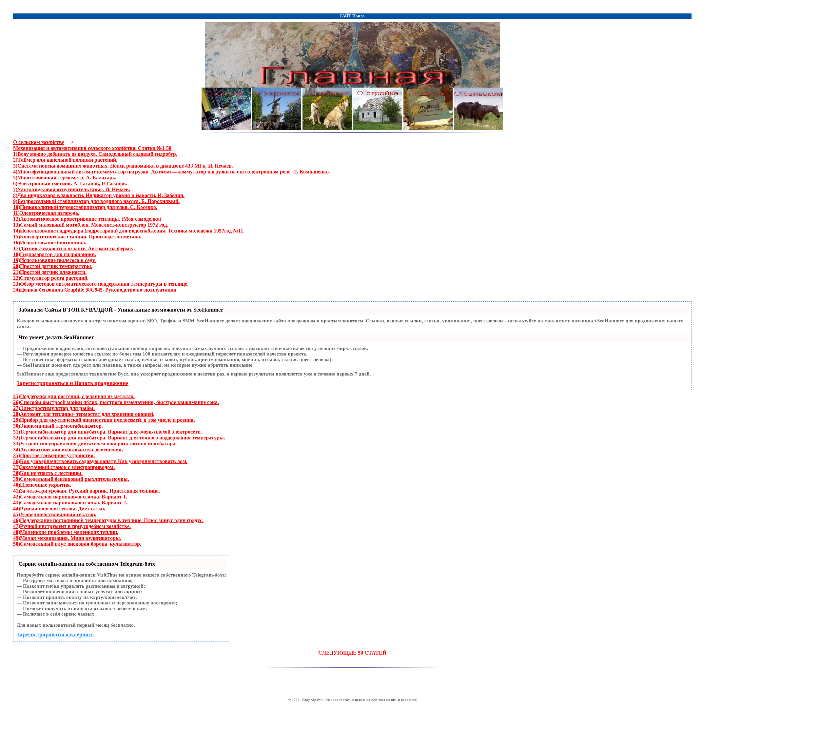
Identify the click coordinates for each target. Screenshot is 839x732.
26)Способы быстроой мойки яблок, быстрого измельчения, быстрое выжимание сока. (116, 402)
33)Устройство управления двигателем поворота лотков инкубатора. (95, 443)
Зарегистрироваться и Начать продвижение (72, 383)
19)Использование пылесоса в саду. (54, 260)
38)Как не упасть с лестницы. (48, 473)
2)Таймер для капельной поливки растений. (65, 160)
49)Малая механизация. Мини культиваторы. (67, 538)
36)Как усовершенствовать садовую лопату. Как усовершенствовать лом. (100, 461)
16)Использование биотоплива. (49, 242)
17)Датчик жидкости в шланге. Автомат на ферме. (73, 248)
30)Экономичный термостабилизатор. (58, 426)
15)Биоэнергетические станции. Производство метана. (77, 236)
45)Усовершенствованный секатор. (54, 514)
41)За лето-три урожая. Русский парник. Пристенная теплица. (86, 491)
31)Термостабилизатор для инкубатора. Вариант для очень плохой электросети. (107, 432)
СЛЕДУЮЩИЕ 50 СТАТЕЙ (352, 653)
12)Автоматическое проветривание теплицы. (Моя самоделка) (87, 219)
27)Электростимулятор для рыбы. (54, 408)
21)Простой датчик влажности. (50, 272)
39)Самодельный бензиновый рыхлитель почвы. (71, 479)
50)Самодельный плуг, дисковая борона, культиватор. (77, 544)
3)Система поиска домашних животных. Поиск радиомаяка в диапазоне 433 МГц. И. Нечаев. (123, 166)
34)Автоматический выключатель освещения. (68, 449)
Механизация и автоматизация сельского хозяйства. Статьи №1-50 (92, 148)
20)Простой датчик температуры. (52, 266)
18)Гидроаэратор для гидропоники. (54, 254)
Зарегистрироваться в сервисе (55, 634)
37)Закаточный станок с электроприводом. (64, 467)
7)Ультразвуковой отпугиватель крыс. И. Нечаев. (71, 189)
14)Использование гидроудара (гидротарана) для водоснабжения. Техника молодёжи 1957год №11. (128, 231)
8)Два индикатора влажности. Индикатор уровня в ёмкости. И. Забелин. (99, 195)
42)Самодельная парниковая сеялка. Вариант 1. (70, 496)
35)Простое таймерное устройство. (54, 455)
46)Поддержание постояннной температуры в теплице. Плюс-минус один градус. (108, 520)
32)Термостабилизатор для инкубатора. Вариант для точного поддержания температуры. (119, 437)
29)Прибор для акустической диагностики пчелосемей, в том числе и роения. (104, 420)
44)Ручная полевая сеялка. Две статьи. (59, 508)
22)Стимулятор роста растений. (50, 278)
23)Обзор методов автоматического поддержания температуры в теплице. (100, 284)
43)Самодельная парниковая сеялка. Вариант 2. (70, 502)
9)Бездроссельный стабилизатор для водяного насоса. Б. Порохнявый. (96, 201)
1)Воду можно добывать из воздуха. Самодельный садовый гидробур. (95, 154)
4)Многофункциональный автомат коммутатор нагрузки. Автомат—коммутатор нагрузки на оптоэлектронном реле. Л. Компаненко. (171, 171)
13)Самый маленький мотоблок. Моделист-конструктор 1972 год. (90, 225)
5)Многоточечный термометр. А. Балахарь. (64, 177)
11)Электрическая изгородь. (46, 213)
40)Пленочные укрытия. (42, 485)
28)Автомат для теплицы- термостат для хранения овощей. (83, 414)
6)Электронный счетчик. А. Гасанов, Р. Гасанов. (70, 183)
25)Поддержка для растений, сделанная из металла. (74, 396)
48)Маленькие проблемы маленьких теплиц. (65, 532)
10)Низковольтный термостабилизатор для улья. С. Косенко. (85, 207)
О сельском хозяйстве (38, 142)
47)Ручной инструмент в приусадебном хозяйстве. (72, 526)
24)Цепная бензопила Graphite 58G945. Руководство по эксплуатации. (95, 290)
